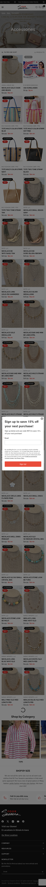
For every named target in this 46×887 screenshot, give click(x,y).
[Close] (42, 418)
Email (7, 438)
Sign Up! (23, 464)
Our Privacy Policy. (19, 458)
